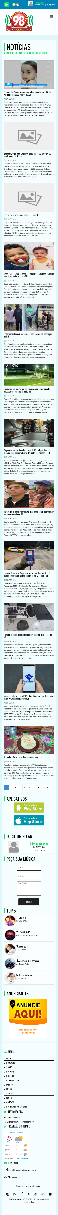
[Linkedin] (43, 1194)
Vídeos (9, 1093)
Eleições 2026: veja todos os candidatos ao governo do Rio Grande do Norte (27, 154)
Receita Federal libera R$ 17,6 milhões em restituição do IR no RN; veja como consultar (28, 697)
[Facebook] (22, 1194)
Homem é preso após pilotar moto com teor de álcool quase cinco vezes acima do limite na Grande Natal (27, 574)
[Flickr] (50, 1194)
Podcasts (10, 1062)
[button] (51, 17)
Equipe (9, 1097)
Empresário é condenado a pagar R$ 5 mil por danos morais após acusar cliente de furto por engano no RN (27, 451)
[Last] (47, 787)
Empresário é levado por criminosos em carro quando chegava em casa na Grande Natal (27, 390)
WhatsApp (12, 1177)
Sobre (9, 1067)
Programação (12, 1080)
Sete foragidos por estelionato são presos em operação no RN (28, 335)
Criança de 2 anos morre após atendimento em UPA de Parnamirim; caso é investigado (27, 93)
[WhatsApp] (15, 1194)
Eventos (10, 1084)
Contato (10, 1102)
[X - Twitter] (29, 1194)
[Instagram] (8, 1194)
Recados (10, 1075)
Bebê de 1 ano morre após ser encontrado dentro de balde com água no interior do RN (29, 275)
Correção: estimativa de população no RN (21, 215)
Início (8, 1058)
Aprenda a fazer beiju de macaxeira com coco (23, 757)
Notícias (10, 1071)
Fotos (9, 1088)
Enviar (29, 901)
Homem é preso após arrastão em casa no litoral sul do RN (28, 636)
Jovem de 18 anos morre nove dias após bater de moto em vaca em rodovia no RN (29, 513)
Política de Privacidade (16, 1106)
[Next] (43, 787)
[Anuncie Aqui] (28, 1013)
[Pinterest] (36, 1194)
